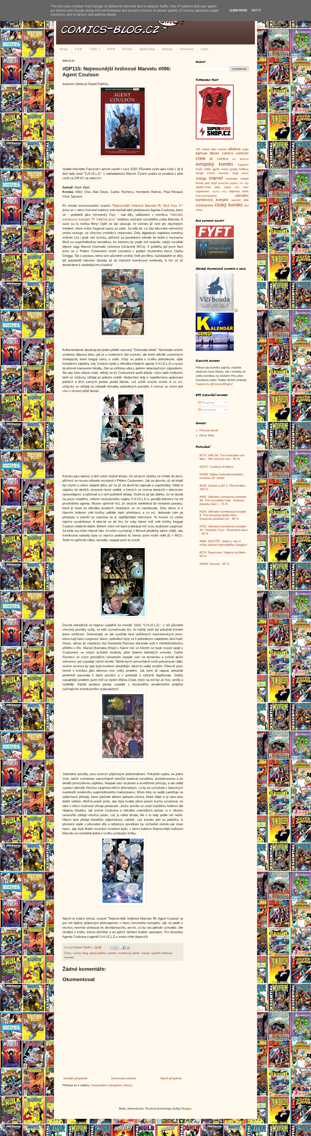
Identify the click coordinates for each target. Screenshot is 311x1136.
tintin (245, 191)
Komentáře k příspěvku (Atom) (111, 1085)
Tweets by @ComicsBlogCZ (214, 384)
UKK (79, 49)
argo (245, 149)
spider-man (203, 187)
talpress (234, 191)
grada (234, 169)
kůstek (211, 173)
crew (200, 158)
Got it (256, 10)
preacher (223, 183)
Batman (167, 49)
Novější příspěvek (75, 1078)
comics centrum (235, 153)
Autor (204, 49)
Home (63, 49)
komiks (112, 953)
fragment (243, 164)
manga (201, 178)
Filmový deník (209, 430)
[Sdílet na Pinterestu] (128, 948)
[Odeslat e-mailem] (112, 948)
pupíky (234, 183)
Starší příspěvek (171, 1078)
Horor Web (207, 435)
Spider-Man (147, 49)
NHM (111, 49)
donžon (244, 159)
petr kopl (211, 183)
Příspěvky (208, 402)
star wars (242, 187)
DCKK (127, 49)
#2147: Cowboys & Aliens (216, 466)
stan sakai (223, 187)
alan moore (219, 149)
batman (201, 153)
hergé (200, 173)
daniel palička (98, 953)
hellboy (244, 169)
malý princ (240, 173)
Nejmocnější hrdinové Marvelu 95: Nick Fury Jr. (147, 205)
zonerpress (204, 205)
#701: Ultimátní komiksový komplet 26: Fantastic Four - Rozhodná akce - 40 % (224, 530)
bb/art (214, 153)
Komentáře (208, 409)
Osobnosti (186, 49)
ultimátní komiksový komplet (222, 198)
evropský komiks (214, 164)
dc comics (218, 159)
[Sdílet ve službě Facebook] (124, 948)
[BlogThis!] (116, 948)
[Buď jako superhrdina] (215, 138)
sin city (244, 183)
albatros (234, 149)
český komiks (228, 205)
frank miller (203, 169)
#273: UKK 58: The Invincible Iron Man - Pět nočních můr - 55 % (222, 457)
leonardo (224, 173)
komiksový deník (129, 953)
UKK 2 (95, 49)
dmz (234, 159)
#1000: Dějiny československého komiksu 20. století (221, 476)
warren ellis (240, 200)
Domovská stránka (123, 1078)
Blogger (186, 1108)
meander (232, 178)
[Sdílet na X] (120, 948)
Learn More (238, 10)
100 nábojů (203, 149)
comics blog (80, 953)
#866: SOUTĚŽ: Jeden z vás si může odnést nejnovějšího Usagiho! (223, 542)
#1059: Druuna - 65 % (214, 563)
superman (202, 191)
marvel (145, 953)
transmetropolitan (206, 195)
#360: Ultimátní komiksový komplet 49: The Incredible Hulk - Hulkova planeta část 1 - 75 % (223, 500)
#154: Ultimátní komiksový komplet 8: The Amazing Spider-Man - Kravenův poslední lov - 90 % (223, 515)
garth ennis (220, 169)
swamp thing (219, 191)
